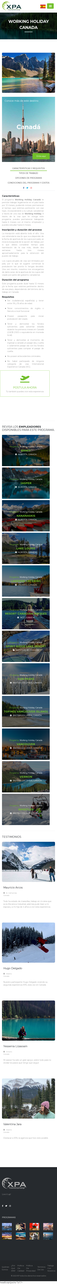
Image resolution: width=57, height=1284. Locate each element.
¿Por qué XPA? (13, 1268)
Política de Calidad (20, 1268)
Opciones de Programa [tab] (28, 178)
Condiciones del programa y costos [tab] (28, 183)
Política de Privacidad (30, 1268)
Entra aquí (41, 156)
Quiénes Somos (5, 1268)
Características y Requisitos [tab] (28, 168)
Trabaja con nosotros (51, 1268)
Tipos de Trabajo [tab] (28, 173)
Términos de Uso (41, 1268)
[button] (43, 6)
